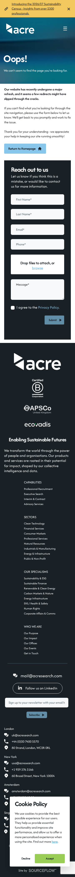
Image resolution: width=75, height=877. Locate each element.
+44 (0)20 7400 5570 (25, 741)
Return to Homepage (22, 148)
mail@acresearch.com (41, 676)
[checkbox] (13, 308)
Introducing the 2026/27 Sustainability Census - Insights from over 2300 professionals (36, 8)
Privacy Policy (48, 307)
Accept (50, 858)
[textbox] (37, 199)
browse (37, 267)
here (55, 841)
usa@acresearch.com (26, 763)
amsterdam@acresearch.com (31, 791)
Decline (25, 858)
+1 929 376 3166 (22, 769)
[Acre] (20, 28)
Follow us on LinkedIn (41, 688)
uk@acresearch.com (25, 735)
